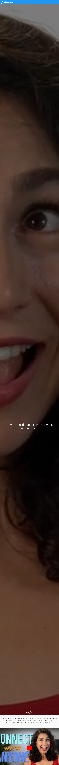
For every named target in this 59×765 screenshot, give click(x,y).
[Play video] (29, 748)
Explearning (7, 2)
